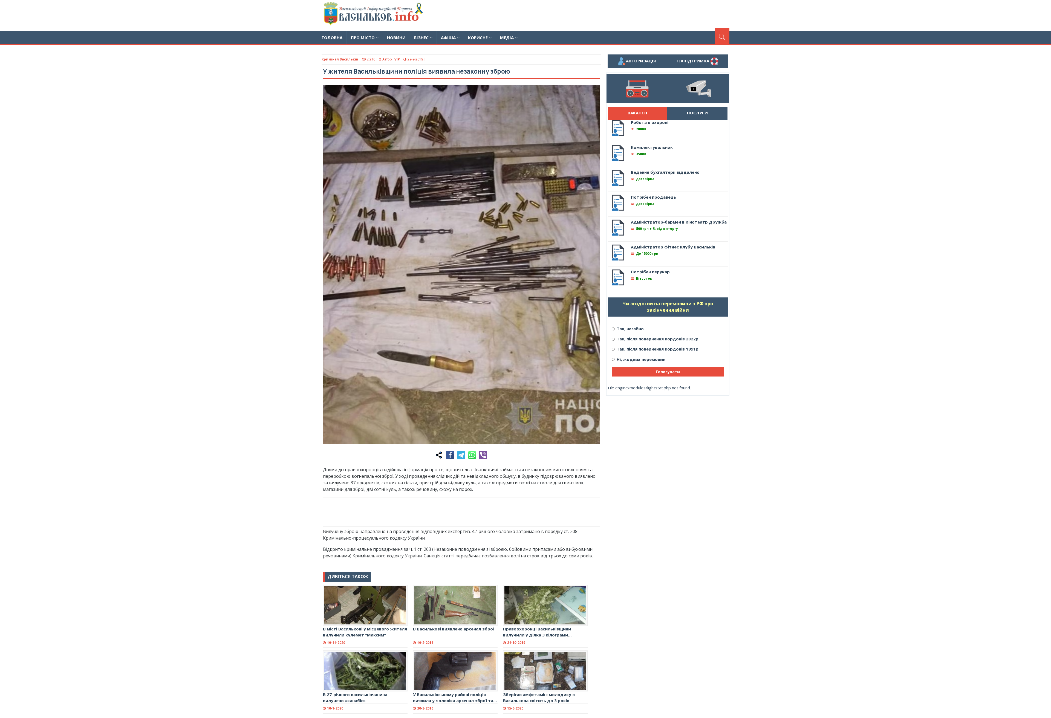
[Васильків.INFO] (374, 15)
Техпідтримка (693, 60)
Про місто (363, 37)
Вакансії (637, 112)
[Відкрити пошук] (722, 36)
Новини (396, 37)
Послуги (697, 112)
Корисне (478, 37)
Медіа (507, 37)
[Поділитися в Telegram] (461, 455)
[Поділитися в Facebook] (450, 455)
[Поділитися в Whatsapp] (472, 455)
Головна (332, 37)
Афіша (448, 37)
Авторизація (641, 60)
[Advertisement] (629, 14)
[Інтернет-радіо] (637, 88)
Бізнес (421, 37)
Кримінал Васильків (340, 59)
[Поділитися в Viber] (483, 455)
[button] (593, 92)
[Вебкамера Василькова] (698, 88)
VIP (397, 59)
